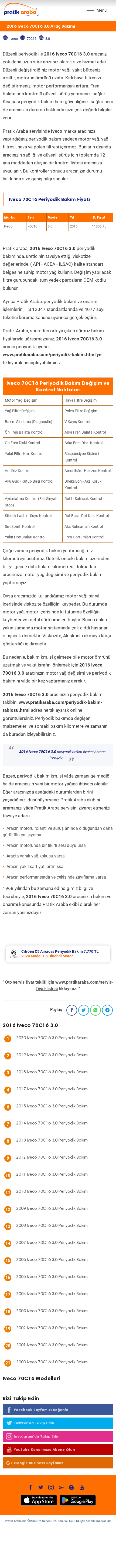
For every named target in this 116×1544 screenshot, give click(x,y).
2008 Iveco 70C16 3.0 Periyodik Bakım (52, 1226)
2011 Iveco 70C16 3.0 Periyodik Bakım (52, 1174)
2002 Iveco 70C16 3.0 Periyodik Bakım (52, 1328)
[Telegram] (107, 1010)
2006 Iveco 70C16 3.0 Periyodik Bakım (52, 1260)
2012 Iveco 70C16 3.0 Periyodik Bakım (52, 1157)
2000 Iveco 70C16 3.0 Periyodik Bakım (52, 1362)
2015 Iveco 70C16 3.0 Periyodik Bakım (52, 1106)
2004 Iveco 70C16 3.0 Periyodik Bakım (52, 1294)
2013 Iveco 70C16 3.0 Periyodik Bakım (52, 1140)
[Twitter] (83, 1010)
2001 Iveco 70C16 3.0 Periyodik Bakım (52, 1345)
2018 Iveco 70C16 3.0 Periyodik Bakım (52, 1072)
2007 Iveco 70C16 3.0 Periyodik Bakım (52, 1243)
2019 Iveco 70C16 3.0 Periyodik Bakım (52, 1055)
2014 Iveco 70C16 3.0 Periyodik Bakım (52, 1123)
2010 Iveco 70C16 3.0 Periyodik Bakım (52, 1191)
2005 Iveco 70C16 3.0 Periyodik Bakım (52, 1277)
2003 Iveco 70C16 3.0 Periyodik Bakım (52, 1311)
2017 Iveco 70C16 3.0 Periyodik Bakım (52, 1089)
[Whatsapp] (95, 1010)
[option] (58, 954)
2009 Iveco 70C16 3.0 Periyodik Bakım (52, 1209)
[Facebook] (71, 1010)
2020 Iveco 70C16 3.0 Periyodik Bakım (52, 1038)
